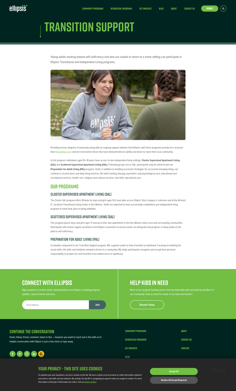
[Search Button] (223, 8)
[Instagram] (27, 354)
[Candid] (41, 354)
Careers (185, 348)
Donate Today (147, 305)
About (174, 8)
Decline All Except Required (174, 380)
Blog (161, 8)
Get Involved (145, 8)
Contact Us (189, 8)
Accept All (174, 371)
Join (97, 305)
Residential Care (63, 152)
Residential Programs (121, 8)
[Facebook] (13, 354)
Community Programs (92, 8)
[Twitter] (20, 354)
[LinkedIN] (34, 354)
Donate (209, 8)
